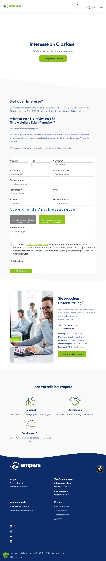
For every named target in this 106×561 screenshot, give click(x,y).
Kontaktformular (62, 506)
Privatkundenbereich (19, 506)
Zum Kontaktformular (72, 354)
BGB (41, 553)
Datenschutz (26, 553)
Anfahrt (58, 518)
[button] (5, 555)
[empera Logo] (12, 6)
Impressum (14, 553)
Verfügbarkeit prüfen (53, 58)
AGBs (47, 553)
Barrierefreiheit (58, 553)
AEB (35, 553)
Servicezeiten (60, 510)
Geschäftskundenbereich (21, 510)
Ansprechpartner (62, 514)
